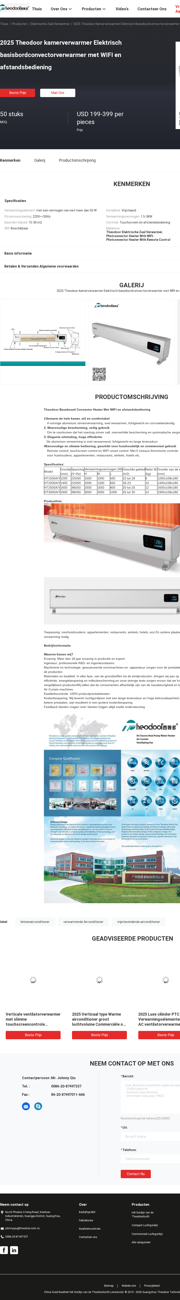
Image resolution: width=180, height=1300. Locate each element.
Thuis (4, 24)
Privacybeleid (152, 1285)
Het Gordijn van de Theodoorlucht (142, 1214)
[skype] (38, 1106)
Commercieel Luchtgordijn (147, 1234)
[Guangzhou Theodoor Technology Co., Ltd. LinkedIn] (14, 1250)
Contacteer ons (88, 1237)
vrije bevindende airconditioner (138, 922)
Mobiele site (129, 1285)
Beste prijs (17, 93)
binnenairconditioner (35, 922)
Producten (19, 24)
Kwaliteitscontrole (89, 1228)
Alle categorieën (141, 1242)
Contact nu (136, 1174)
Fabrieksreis (86, 1220)
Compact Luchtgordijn (145, 1225)
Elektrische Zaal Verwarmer (50, 24)
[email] (26, 1106)
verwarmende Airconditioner (83, 922)
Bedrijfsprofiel (87, 1212)
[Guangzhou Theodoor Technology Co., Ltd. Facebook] (4, 1250)
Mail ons (57, 93)
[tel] (50, 1106)
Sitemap (108, 1285)
